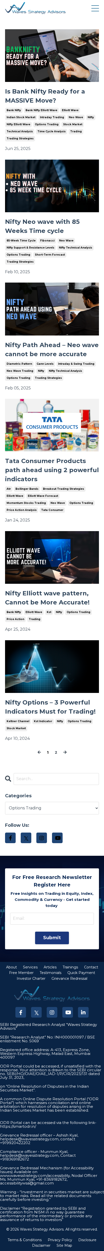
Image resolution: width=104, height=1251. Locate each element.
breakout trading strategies (63, 489)
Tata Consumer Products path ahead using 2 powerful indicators (52, 470)
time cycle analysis (51, 131)
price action (15, 619)
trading (76, 131)
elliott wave (70, 110)
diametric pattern (19, 363)
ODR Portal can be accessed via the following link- (48, 1122)
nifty (91, 117)
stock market (72, 124)
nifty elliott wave (18, 124)
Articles (50, 967)
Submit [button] (52, 937)
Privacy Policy (60, 1240)
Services (30, 967)
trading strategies (20, 138)
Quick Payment (81, 972)
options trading (47, 124)
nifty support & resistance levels (30, 247)
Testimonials (50, 972)
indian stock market (21, 117)
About (11, 967)
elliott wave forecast (43, 496)
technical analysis (20, 131)
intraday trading (52, 117)
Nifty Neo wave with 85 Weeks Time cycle (42, 226)
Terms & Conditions (25, 1240)
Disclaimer (41, 1245)
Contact (91, 967)
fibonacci (47, 240)
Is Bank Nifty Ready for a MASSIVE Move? (45, 96)
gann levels (45, 363)
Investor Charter (31, 978)
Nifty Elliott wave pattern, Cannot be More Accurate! (47, 598)
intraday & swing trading (76, 363)
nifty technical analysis (75, 247)
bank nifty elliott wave (41, 110)
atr (9, 489)
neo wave (76, 117)
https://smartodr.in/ (18, 1126)
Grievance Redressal (69, 978)
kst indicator (43, 721)
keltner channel (18, 721)
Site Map (64, 1245)
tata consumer (52, 510)
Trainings (70, 967)
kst (49, 612)
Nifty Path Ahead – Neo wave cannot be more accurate (52, 349)
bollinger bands (26, 489)
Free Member (21, 972)
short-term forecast (50, 254)
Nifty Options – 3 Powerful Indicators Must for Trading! (50, 707)
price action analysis (22, 510)
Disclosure (87, 1240)
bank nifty (14, 110)
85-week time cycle (21, 240)
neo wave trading (20, 371)
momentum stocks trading (26, 503)
